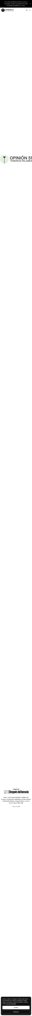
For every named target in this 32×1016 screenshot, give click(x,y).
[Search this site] (27, 10)
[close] (30, 4)
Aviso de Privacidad (11, 1003)
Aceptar (16, 1007)
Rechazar (16, 1011)
